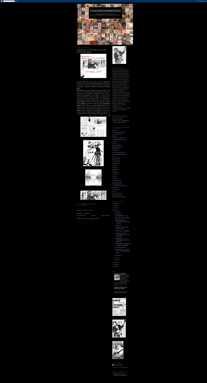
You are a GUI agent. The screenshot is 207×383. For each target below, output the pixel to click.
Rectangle (114, 169)
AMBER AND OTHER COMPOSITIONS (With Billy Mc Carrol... (122, 221)
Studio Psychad (116, 180)
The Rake (114, 187)
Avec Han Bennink (116, 134)
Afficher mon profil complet (120, 367)
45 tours (114, 130)
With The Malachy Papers (118, 196)
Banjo (113, 136)
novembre (117, 211)
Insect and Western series (118, 154)
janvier (117, 259)
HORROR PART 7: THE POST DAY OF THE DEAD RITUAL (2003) (122, 251)
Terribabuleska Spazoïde (120, 292)
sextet (113, 171)
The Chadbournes (116, 184)
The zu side (115, 189)
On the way (115, 163)
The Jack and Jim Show (118, 185)
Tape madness (115, 182)
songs (113, 178)
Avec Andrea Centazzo (117, 132)
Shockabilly (115, 172)
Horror (84, 205)
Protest (114, 165)
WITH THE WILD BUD (120, 247)
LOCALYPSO (118, 225)
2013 (115, 205)
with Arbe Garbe (116, 193)
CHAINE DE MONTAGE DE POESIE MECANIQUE (120, 288)
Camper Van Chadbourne (118, 137)
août (116, 257)
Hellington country (116, 147)
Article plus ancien (105, 215)
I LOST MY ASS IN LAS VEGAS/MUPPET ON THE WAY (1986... (122, 235)
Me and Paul (115, 158)
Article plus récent (81, 215)
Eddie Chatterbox (116, 145)
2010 (115, 262)
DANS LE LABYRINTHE (120, 273)
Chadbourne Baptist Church (118, 139)
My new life (115, 161)
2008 (115, 266)
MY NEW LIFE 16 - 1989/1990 (122, 231)
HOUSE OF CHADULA (117, 119)
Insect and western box (117, 152)
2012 (115, 207)
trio (113, 191)
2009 (115, 264)
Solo (113, 176)
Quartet (114, 167)
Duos (113, 143)
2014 (115, 203)
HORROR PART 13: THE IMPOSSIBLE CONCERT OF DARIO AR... (122, 240)
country (114, 141)
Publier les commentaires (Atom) (91, 218)
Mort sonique (115, 160)
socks (113, 174)
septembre (118, 255)
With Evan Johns (116, 195)
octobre (117, 214)
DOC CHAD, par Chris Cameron (122, 218)
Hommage (114, 148)
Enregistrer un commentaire (83, 213)
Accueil (93, 215)
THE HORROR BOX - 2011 (121, 215)
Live (113, 156)
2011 (115, 210)
